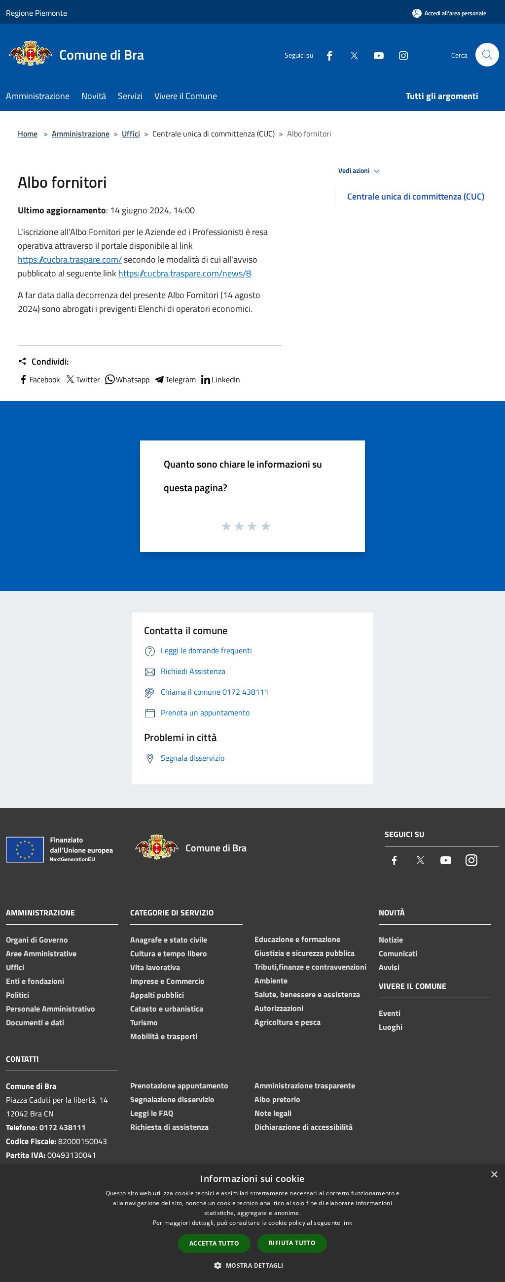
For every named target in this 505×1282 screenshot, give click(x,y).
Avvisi (389, 967)
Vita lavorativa (155, 967)
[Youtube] (375, 54)
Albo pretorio (277, 1099)
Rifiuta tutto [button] (292, 1243)
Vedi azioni (354, 170)
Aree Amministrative (41, 953)
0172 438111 (62, 1127)
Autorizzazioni (278, 1008)
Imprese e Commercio (167, 981)
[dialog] (252, 1223)
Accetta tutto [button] (214, 1243)
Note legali (272, 1113)
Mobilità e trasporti (163, 1036)
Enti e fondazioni (35, 981)
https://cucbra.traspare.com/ (70, 259)
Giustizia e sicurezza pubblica (304, 953)
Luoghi (390, 1027)
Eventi (389, 1013)
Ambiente (271, 980)
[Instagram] (399, 54)
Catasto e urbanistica (166, 1008)
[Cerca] (487, 55)
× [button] (494, 1175)
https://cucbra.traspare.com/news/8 (184, 273)
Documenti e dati (35, 1022)
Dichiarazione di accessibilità (303, 1127)
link (347, 1222)
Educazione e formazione (297, 939)
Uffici (131, 133)
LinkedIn (226, 379)
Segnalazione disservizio (172, 1099)
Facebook (45, 379)
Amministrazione (80, 133)
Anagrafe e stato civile (168, 939)
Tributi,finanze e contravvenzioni (310, 967)
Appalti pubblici (157, 995)
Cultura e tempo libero (168, 953)
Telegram (180, 379)
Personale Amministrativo (50, 1008)
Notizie (391, 939)
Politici (17, 995)
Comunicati (398, 953)
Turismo (144, 1022)
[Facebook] (325, 54)
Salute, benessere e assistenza (307, 994)
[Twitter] (350, 54)
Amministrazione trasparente (304, 1085)
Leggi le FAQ (151, 1113)
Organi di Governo (37, 939)
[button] (252, 1265)
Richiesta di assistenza (169, 1127)
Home (27, 133)
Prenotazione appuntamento (179, 1085)
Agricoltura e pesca (287, 1022)
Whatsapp (132, 379)
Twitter (88, 379)
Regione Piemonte (36, 13)
